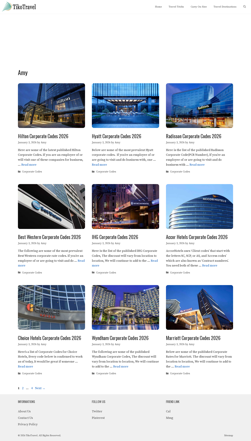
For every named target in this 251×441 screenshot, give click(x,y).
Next (40, 388)
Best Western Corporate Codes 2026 (49, 236)
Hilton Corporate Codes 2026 (43, 136)
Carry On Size (199, 6)
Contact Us (25, 418)
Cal (168, 411)
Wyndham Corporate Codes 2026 (120, 337)
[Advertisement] (125, 39)
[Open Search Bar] (244, 6)
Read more (29, 165)
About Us (24, 411)
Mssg (169, 418)
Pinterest (98, 418)
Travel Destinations (225, 6)
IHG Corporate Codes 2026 (115, 236)
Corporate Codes (32, 171)
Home (158, 6)
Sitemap (228, 435)
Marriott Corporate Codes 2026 (193, 337)
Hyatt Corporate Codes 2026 (116, 136)
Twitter (97, 411)
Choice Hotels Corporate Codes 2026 (49, 337)
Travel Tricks (176, 6)
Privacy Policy (28, 424)
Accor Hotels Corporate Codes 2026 (197, 236)
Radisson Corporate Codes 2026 (193, 136)
